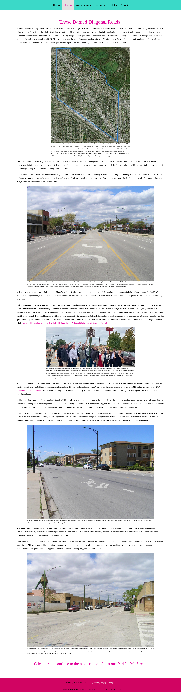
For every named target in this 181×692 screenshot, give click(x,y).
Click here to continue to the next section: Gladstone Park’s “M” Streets (90, 663)
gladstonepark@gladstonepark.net (105, 683)
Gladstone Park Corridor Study (29, 390)
